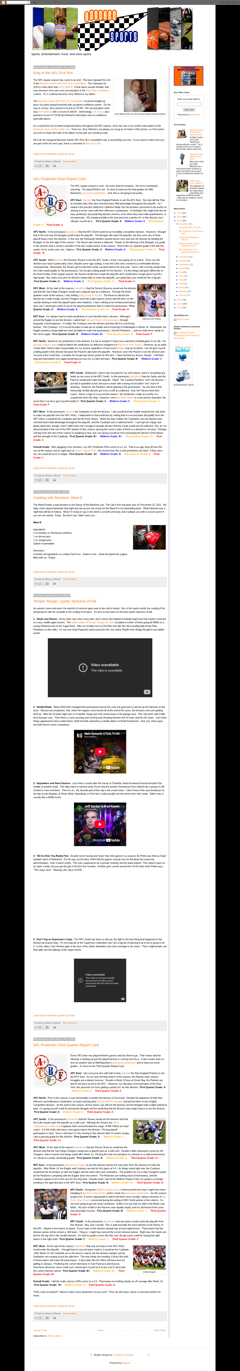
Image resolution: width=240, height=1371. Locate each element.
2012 (179, 304)
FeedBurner (195, 115)
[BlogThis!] (39, 165)
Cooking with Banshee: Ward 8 (57, 498)
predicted (73, 231)
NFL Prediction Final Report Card (59, 179)
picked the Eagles (76, 1165)
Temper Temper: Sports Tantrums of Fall (64, 601)
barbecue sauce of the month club (51, 129)
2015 (179, 217)
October (183, 261)
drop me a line (93, 143)
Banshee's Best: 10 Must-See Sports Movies (197, 132)
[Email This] (36, 165)
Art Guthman (45, 111)
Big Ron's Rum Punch (130, 344)
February (183, 291)
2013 (179, 300)
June (181, 276)
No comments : (70, 161)
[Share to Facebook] (47, 165)
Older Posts (160, 1330)
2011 (179, 307)
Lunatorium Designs (123, 1354)
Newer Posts (40, 1330)
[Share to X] (43, 165)
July (181, 272)
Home (100, 1330)
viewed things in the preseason (103, 320)
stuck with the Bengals (111, 1101)
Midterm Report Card (107, 1189)
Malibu (120, 348)
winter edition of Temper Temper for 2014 (92, 622)
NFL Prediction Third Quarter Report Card (66, 1045)
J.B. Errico (98, 111)
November (184, 257)
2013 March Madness (97, 90)
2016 (179, 213)
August (182, 268)
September (184, 264)
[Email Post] (54, 166)
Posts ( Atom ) (55, 1336)
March (182, 287)
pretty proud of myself (90, 295)
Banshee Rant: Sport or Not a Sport (196, 156)
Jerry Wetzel (65, 87)
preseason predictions (94, 193)
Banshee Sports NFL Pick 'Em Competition (63, 83)
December (184, 224)
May (181, 280)
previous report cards (44, 344)
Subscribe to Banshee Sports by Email (53, 153)
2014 (179, 221)
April (181, 284)
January (183, 295)
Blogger (126, 1363)
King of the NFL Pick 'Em (53, 73)
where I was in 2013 (85, 450)
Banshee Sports (125, 397)
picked (88, 200)
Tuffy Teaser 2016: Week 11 (196, 182)
